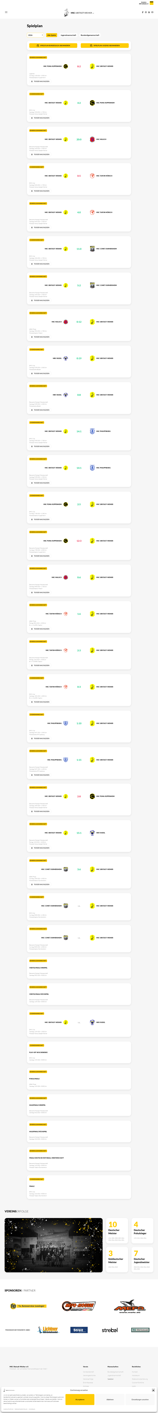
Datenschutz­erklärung (21, 1409)
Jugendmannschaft (68, 35)
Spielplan (111, 1379)
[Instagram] (146, 12)
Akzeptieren (79, 1400)
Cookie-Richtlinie (8, 1409)
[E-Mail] (152, 12)
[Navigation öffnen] (6, 12)
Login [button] (134, 1386)
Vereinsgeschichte (89, 1375)
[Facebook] (143, 12)
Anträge (86, 1386)
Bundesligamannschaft (90, 35)
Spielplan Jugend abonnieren (107, 45)
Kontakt (135, 1372)
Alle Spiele (51, 35)
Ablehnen (110, 1400)
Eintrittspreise (88, 1383)
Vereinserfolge (88, 1379)
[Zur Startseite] (79, 12)
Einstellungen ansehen (140, 1400)
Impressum (32, 1409)
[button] (153, 1390)
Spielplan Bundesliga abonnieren (55, 45)
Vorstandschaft (88, 1372)
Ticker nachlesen (41, 81)
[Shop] (149, 12)
